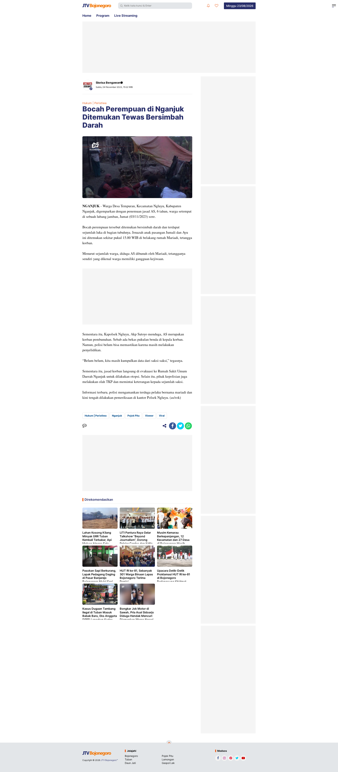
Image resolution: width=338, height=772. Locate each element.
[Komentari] (84, 425)
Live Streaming (125, 15)
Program (102, 15)
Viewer (149, 415)
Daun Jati (130, 762)
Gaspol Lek (168, 762)
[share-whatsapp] (188, 425)
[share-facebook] (172, 425)
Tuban (128, 759)
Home (86, 15)
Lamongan (168, 759)
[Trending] (216, 5)
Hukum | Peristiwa (94, 103)
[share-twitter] (180, 425)
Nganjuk (117, 415)
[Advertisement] (169, 47)
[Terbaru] (208, 5)
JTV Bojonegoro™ (109, 760)
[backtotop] (169, 743)
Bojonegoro (131, 755)
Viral (162, 415)
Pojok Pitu (133, 415)
